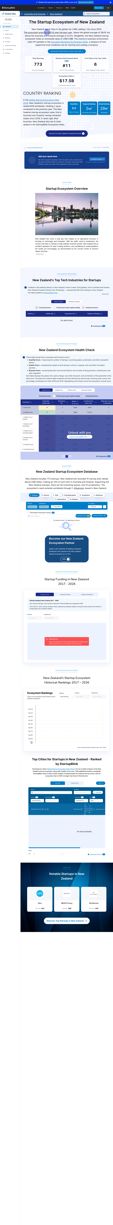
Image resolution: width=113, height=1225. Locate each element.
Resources (59, 7)
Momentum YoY (70, 314)
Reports (51, 7)
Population (77, 797)
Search (32, 789)
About (67, 7)
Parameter (27, 402)
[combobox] (97, 13)
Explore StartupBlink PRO (78, 437)
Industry (31, 314)
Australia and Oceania (34, 14)
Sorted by (76, 789)
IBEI (66, 61)
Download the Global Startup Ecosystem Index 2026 (65, 51)
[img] (74, 76)
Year (91, 797)
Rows (30, 851)
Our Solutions (41, 7)
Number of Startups (94, 314)
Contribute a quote (96, 159)
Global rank (50, 314)
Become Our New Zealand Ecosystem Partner (65, 133)
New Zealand (56, 14)
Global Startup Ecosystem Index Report (61, 769)
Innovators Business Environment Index (69, 42)
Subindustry (48, 797)
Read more (105, 294)
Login (108, 7)
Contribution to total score (90, 402)
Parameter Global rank (47, 402)
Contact (73, 7)
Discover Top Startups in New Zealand (65, 921)
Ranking (61, 693)
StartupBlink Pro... (51, 293)
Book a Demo (99, 7)
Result (75, 401)
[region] (66, 524)
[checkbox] (75, 403)
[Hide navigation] (17, 19)
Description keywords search (40, 512)
